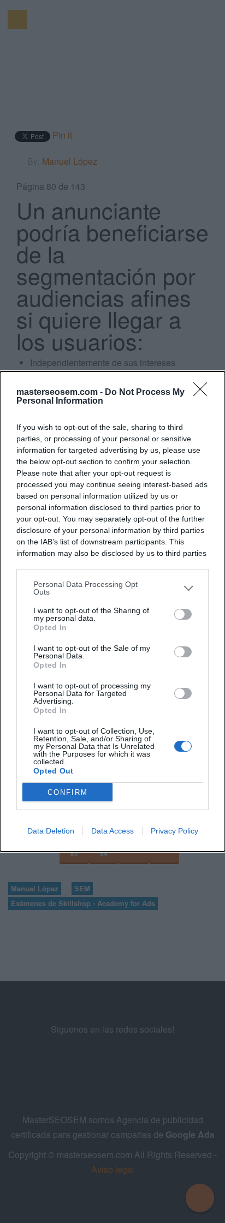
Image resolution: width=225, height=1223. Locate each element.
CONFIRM (68, 792)
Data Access (112, 830)
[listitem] (112, 588)
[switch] (183, 614)
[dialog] (112, 611)
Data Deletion (50, 830)
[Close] (203, 392)
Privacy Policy (174, 830)
